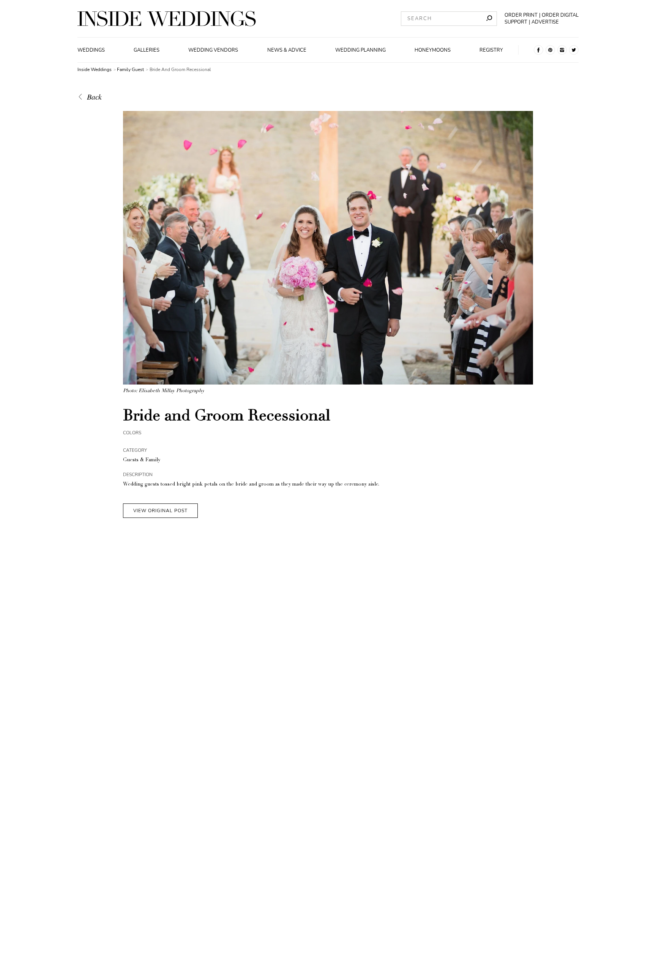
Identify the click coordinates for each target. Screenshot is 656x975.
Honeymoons (433, 50)
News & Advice (286, 50)
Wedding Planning (360, 50)
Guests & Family (141, 460)
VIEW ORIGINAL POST (160, 511)
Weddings (91, 50)
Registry (491, 50)
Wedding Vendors (213, 50)
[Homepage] (166, 18)
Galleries (146, 50)
